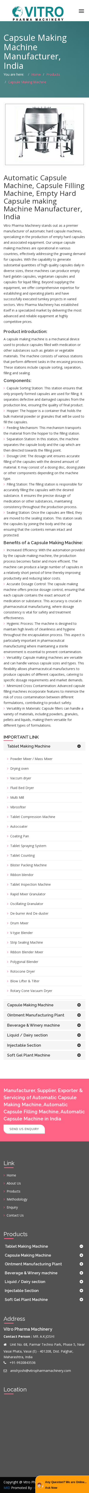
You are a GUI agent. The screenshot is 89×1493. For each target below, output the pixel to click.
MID (7, 1487)
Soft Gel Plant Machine (28, 1055)
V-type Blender (21, 932)
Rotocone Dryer (22, 971)
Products (53, 74)
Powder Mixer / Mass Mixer (31, 759)
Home (36, 74)
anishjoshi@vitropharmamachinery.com (40, 1370)
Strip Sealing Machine (26, 942)
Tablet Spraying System (28, 845)
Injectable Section (24, 1045)
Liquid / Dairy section (27, 1035)
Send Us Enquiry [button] (24, 1129)
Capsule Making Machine (27, 82)
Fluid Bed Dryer (22, 788)
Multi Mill (17, 797)
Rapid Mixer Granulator (28, 894)
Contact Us (15, 1215)
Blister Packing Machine (28, 865)
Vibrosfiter (18, 807)
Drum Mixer (19, 923)
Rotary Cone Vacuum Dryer (31, 990)
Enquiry (12, 1207)
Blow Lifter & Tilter (24, 981)
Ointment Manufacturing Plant (35, 1015)
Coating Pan (19, 836)
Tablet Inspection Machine (30, 884)
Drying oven (19, 768)
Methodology (17, 1199)
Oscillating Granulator (26, 903)
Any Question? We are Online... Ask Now (66, 1485)
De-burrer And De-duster (29, 913)
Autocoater (19, 826)
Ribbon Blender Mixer (26, 952)
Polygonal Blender (24, 961)
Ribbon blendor (21, 874)
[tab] (44, 746)
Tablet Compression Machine (32, 816)
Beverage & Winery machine (33, 1025)
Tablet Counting (22, 855)
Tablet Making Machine (28, 746)
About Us (14, 1183)
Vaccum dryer (20, 778)
